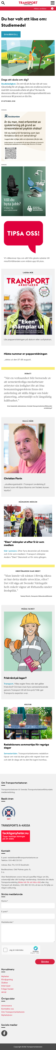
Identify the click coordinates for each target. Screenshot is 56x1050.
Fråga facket (7, 989)
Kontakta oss (7, 1008)
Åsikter (4, 982)
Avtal (3, 992)
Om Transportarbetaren (12, 1012)
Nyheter (5, 976)
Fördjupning (7, 979)
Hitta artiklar (40, 8)
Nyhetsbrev (6, 1015)
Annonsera (6, 1005)
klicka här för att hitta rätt (29, 882)
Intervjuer (6, 985)
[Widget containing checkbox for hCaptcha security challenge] (21, 950)
